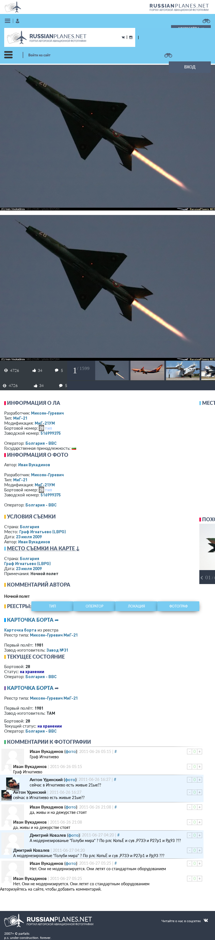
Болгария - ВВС (41, 443)
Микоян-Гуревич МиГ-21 (54, 634)
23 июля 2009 (29, 536)
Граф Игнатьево (42, 531)
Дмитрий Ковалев (48, 835)
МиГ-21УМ (45, 422)
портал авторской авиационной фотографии (179, 10)
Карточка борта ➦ (33, 620)
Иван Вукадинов (34, 464)
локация (136, 606)
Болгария (29, 526)
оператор (94, 606)
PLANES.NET (179, 6)
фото (71, 751)
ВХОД (189, 66)
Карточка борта (20, 629)
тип (48, 427)
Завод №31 (57, 649)
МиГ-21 (20, 417)
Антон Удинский (46, 779)
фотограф (178, 606)
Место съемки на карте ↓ (43, 548)
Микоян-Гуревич (47, 412)
